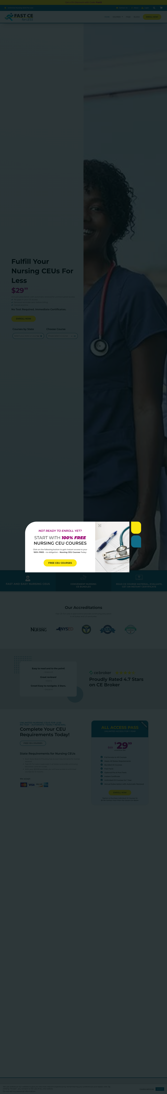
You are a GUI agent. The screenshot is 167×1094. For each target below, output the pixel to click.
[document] (83, 547)
